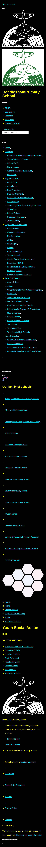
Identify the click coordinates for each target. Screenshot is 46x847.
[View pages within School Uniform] (20, 317)
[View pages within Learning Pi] (17, 244)
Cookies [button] (8, 820)
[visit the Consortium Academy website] (23, 379)
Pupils (7, 617)
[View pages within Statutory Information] (25, 217)
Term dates (9, 120)
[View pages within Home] (10, 148)
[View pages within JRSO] (12, 240)
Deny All (15, 839)
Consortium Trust (12, 123)
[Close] (2, 843)
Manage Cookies (10, 839)
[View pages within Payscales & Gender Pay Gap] (33, 198)
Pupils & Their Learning (15, 613)
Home (7, 602)
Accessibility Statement (15, 785)
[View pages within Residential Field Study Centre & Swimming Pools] (21, 271)
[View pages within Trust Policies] (19, 221)
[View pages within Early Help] (16, 294)
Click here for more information (29, 835)
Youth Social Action (13, 621)
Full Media (9, 773)
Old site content (11, 610)
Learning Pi (10, 112)
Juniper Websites (28, 762)
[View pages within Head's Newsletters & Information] (36, 340)
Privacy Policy (11, 808)
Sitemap (8, 797)
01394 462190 (13, 739)
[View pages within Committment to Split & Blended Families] (42, 290)
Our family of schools (6, 371)
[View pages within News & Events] (18, 336)
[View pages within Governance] (18, 167)
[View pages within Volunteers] (16, 175)
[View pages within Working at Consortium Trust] (32, 171)
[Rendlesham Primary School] (23, 714)
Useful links (5, 102)
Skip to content (8, 4)
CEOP (7, 108)
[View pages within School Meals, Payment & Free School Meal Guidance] (20, 313)
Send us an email (12, 745)
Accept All (4, 839)
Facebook (9, 116)
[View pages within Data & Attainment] (23, 194)
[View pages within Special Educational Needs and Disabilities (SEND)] (23, 263)
